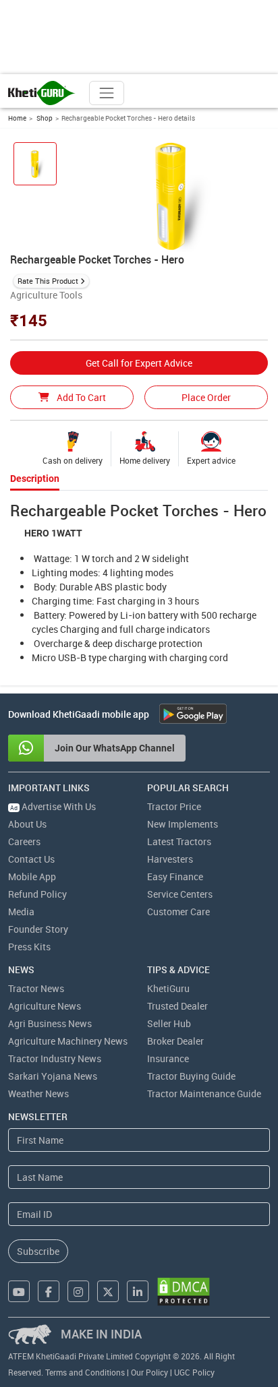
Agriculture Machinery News (68, 1041)
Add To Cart (80, 397)
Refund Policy (37, 894)
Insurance (168, 1058)
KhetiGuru (168, 988)
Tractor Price (174, 806)
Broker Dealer (175, 1041)
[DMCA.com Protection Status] (184, 1291)
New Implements (182, 824)
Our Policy (149, 1372)
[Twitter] (108, 1291)
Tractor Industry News (54, 1058)
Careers (24, 841)
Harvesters (170, 859)
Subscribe (38, 1251)
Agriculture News (44, 1005)
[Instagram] (78, 1291)
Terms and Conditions (85, 1372)
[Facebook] (48, 1291)
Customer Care (178, 911)
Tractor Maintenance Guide (204, 1093)
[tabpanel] (139, 583)
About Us (27, 824)
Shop (44, 118)
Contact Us (31, 859)
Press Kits (29, 946)
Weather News (38, 1093)
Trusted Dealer (177, 1005)
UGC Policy (194, 1372)
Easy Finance (175, 876)
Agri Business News (50, 1023)
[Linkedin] (137, 1291)
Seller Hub (169, 1023)
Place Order (206, 397)
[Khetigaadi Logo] (42, 93)
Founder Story (38, 929)
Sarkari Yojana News (52, 1076)
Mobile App (32, 876)
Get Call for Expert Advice (139, 363)
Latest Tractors (179, 841)
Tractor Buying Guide (191, 1076)
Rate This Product (48, 281)
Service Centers (180, 894)
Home (17, 118)
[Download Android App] (193, 714)
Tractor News (36, 988)
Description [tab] (34, 478)
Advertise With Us (53, 806)
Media (21, 911)
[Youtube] (19, 1291)
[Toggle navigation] (106, 93)
